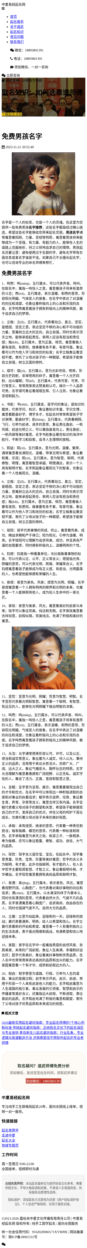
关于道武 (17, 27)
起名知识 (17, 32)
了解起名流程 (12, 114)
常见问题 (17, 37)
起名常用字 (10, 1130)
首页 (13, 16)
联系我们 (17, 42)
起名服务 (17, 22)
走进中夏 (8, 1135)
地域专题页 (10, 1145)
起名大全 (8, 1140)
